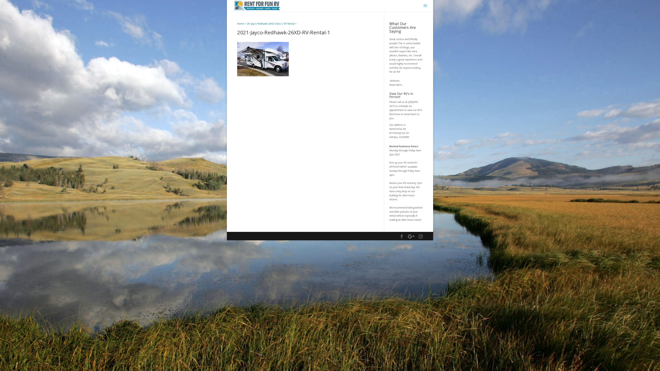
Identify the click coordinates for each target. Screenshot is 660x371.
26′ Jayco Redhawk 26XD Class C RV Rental (270, 23)
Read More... (396, 84)
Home (240, 23)
